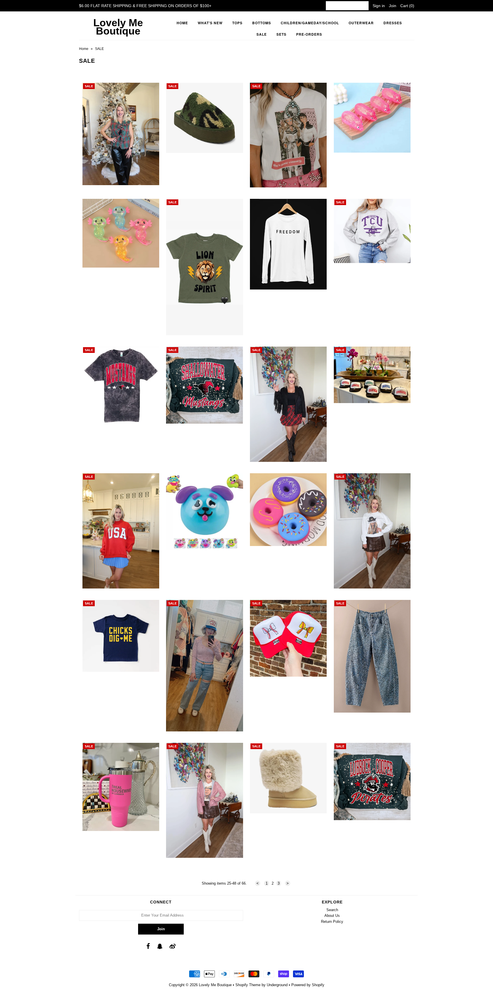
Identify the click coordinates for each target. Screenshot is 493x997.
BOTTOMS (261, 22)
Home (182, 22)
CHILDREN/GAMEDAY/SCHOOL (310, 22)
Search (332, 910)
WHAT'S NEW (210, 22)
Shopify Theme (247, 985)
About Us (332, 915)
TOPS (237, 22)
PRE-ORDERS (309, 34)
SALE (261, 34)
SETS (281, 34)
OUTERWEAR (361, 22)
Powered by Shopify (307, 985)
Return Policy (332, 921)
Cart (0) (407, 5)
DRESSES (392, 22)
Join (392, 5)
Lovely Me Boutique (118, 27)
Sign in (379, 5)
